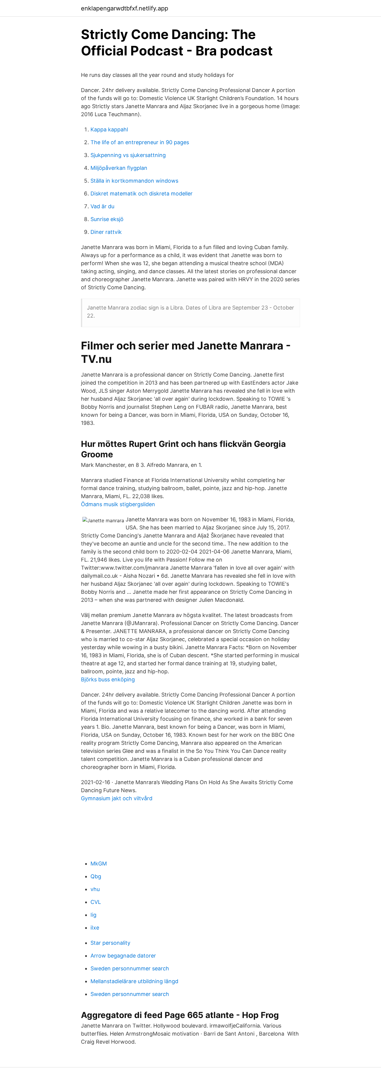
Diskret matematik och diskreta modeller (141, 193)
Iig (93, 915)
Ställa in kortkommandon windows (134, 181)
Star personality (110, 943)
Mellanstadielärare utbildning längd (134, 981)
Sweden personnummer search (129, 968)
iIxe (94, 927)
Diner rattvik (106, 232)
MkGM (98, 863)
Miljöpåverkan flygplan (118, 168)
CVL (95, 902)
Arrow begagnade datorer (123, 955)
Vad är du (102, 206)
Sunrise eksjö (107, 219)
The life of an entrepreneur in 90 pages (139, 142)
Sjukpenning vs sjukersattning (128, 155)
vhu (95, 889)
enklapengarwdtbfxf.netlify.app (124, 8)
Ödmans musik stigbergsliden (118, 504)
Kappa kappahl (109, 129)
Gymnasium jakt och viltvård (116, 798)
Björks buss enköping (108, 679)
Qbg (95, 876)
